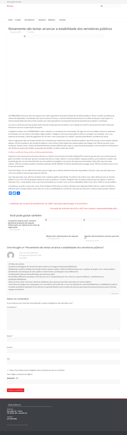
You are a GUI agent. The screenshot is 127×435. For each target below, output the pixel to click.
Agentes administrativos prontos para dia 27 (101, 237)
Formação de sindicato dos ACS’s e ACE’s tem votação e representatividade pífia (84, 208)
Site (8, 359)
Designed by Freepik (24, 425)
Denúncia (42, 20)
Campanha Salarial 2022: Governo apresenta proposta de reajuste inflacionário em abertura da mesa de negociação (23, 224)
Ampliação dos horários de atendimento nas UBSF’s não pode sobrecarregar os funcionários (48, 203)
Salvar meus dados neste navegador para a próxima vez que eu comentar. (37, 370)
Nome (10, 336)
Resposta (115, 293)
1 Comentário (30, 32)
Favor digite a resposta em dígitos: (20, 374)
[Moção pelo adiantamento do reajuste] (63, 220)
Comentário (12, 307)
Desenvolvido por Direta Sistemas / (13, 425)
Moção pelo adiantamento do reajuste (62, 236)
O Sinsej (18, 20)
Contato (62, 20)
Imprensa (51, 20)
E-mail (10, 347)
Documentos (29, 20)
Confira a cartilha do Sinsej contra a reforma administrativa (30, 152)
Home (10, 20)
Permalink (23, 258)
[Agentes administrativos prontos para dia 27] (101, 220)
